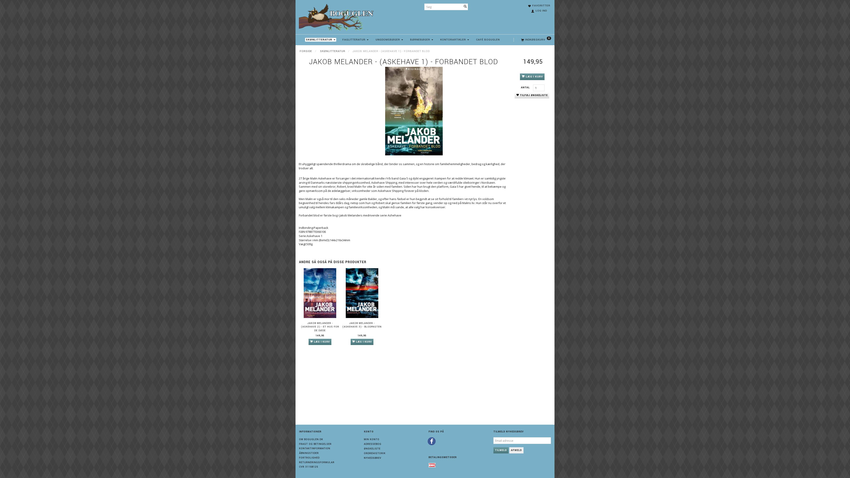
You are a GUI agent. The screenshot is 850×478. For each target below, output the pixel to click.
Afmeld (516, 450)
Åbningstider (309, 453)
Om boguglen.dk (311, 439)
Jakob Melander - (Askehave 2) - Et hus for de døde (320, 327)
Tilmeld (501, 450)
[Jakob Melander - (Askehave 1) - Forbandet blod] (414, 111)
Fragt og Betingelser (315, 444)
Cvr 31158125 (308, 466)
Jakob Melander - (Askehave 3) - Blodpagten (362, 325)
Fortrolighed (309, 457)
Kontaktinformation (314, 448)
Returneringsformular (316, 462)
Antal (526, 87)
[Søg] (465, 7)
